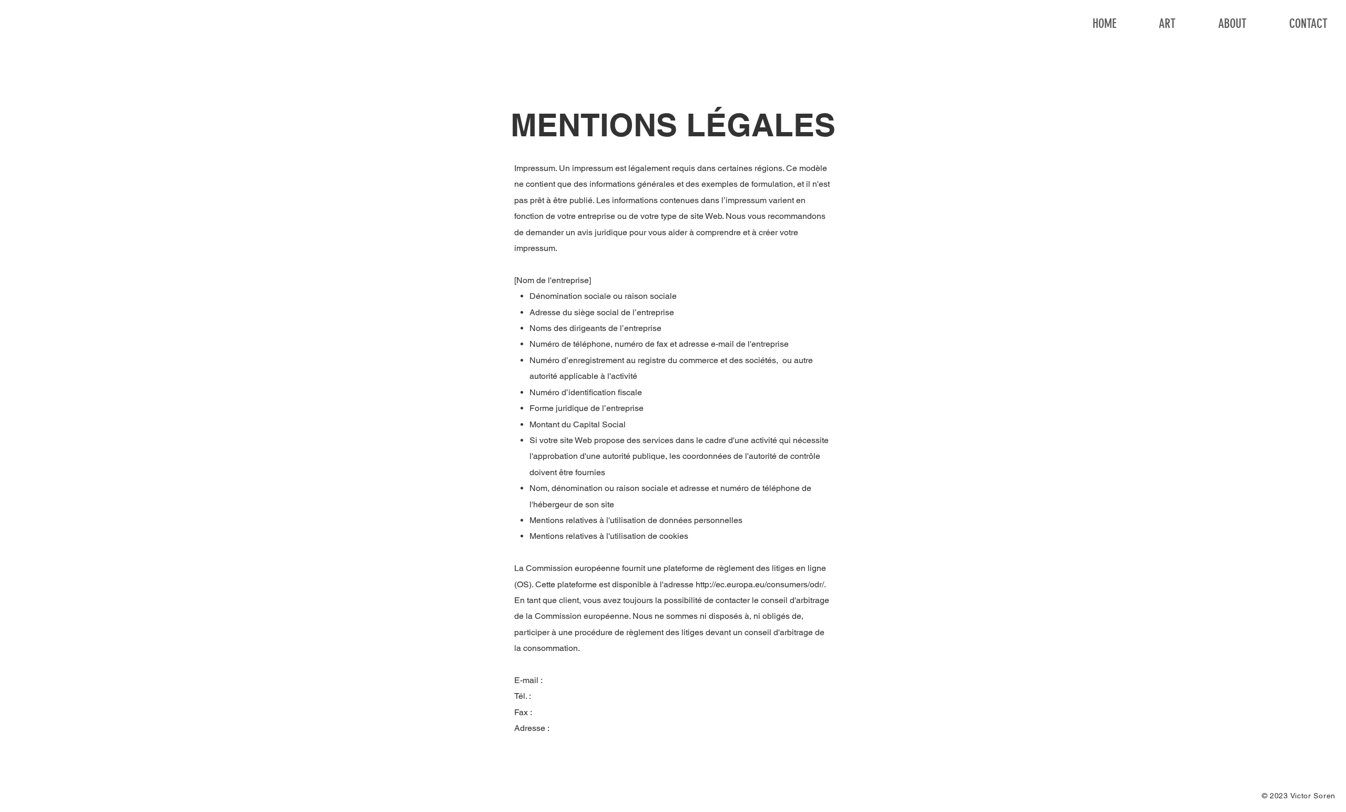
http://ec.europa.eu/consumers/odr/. (760, 584)
